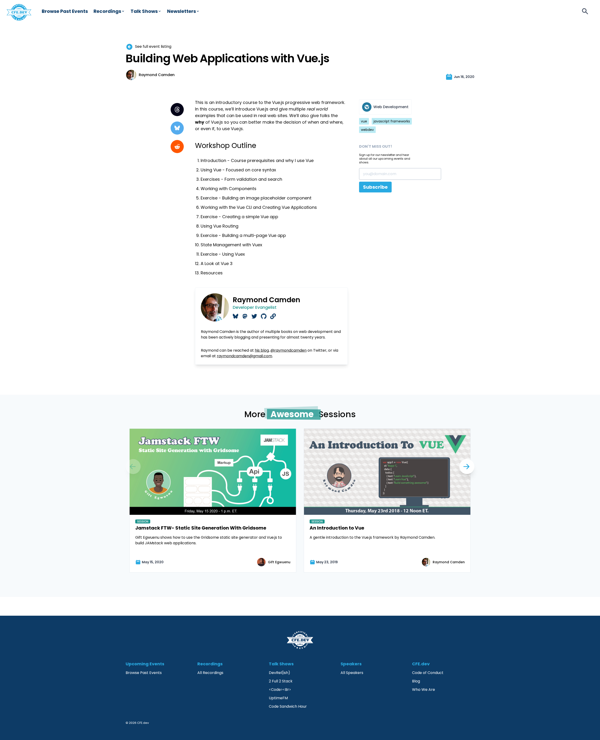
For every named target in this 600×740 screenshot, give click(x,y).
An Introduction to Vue (337, 528)
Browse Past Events (65, 11)
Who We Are (423, 689)
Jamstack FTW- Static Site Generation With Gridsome (200, 528)
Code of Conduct (427, 672)
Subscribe (375, 187)
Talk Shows (144, 11)
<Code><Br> (280, 689)
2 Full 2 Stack (280, 681)
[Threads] (177, 109)
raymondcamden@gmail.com (244, 356)
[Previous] (466, 466)
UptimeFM (278, 698)
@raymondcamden (288, 350)
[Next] (133, 466)
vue (364, 121)
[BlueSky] (177, 128)
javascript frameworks (392, 121)
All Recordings (210, 672)
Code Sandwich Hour (288, 706)
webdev (367, 129)
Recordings (107, 11)
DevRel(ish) (279, 672)
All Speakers (352, 672)
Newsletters (181, 11)
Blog (416, 681)
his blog (262, 350)
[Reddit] (177, 146)
